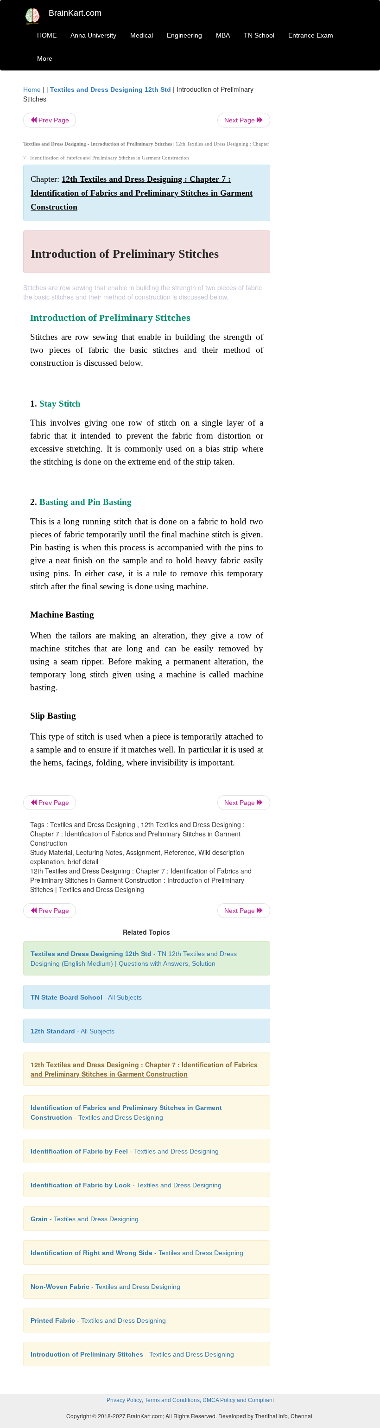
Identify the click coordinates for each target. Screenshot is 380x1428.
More (44, 58)
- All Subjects (86, 997)
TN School (259, 35)
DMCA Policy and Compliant (238, 1400)
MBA (223, 35)
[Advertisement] (320, 223)
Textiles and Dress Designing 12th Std (110, 89)
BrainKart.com (75, 13)
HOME (47, 35)
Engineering (184, 35)
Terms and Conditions (172, 1400)
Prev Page (53, 120)
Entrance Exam (310, 35)
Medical (141, 35)
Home (32, 89)
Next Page (240, 120)
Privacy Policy (124, 1400)
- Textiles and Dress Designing (125, 1151)
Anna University (93, 35)
